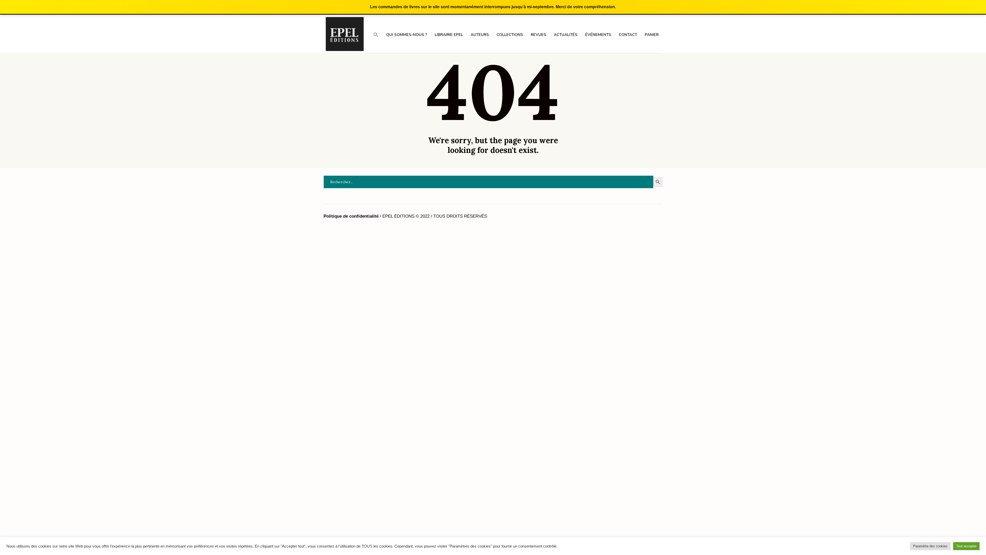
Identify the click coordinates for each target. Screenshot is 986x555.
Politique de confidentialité (351, 216)
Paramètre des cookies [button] (930, 546)
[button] (375, 34)
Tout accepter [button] (966, 546)
